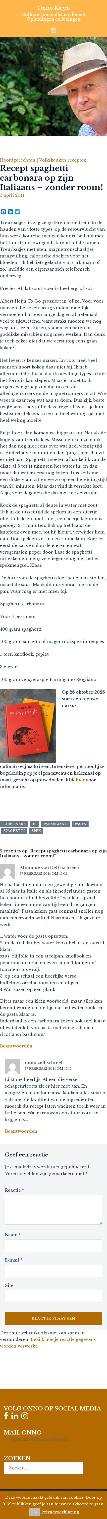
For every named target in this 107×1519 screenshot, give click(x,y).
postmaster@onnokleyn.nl (40, 1439)
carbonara (14, 824)
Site (9, 1285)
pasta (80, 824)
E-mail (13, 1260)
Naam (13, 1234)
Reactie (14, 1190)
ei (35, 824)
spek (36, 831)
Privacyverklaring (60, 1512)
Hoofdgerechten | (19, 160)
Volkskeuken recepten (63, 160)
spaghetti (14, 831)
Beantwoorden (16, 1045)
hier (80, 779)
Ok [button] (34, 1512)
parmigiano (56, 824)
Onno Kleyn (53, 8)
